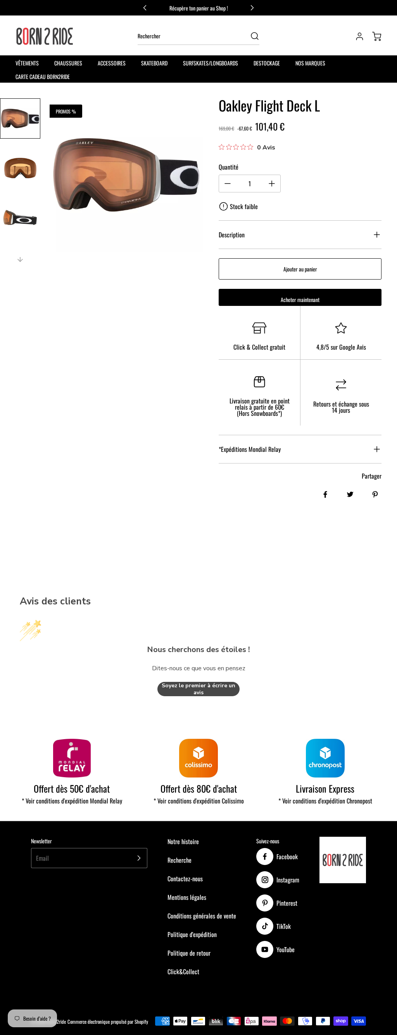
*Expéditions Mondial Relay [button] (250, 449)
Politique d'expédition (192, 934)
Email (42, 858)
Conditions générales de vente (201, 915)
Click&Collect (183, 971)
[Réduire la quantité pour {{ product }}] (227, 183)
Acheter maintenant (300, 299)
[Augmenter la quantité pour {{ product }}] (271, 183)
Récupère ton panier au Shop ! (198, 8)
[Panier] (372, 36)
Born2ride (57, 1021)
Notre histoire (183, 841)
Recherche (179, 860)
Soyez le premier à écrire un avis (198, 689)
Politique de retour (189, 953)
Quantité (228, 167)
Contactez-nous (185, 878)
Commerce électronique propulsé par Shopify (107, 1021)
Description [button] (232, 234)
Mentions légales (186, 897)
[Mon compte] (355, 36)
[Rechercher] (250, 36)
